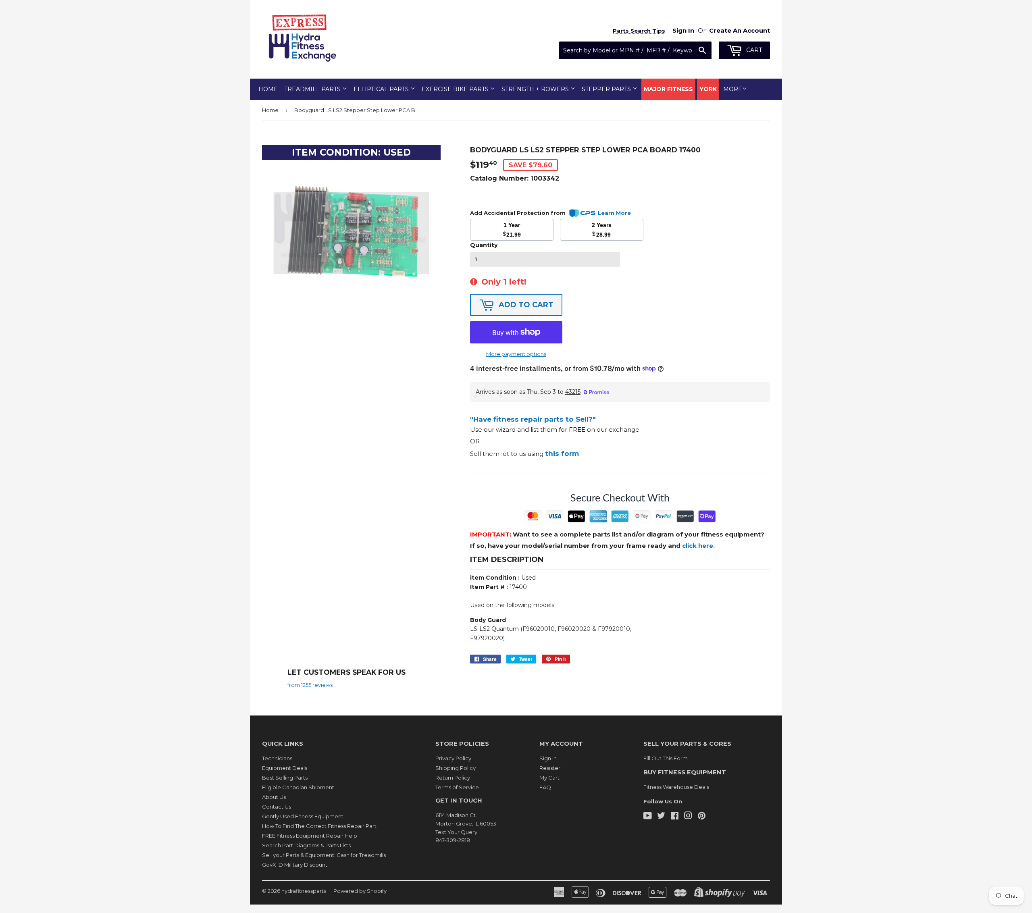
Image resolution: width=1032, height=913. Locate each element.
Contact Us (276, 806)
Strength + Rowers (535, 89)
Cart (753, 50)
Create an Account (739, 30)
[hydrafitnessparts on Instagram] (688, 816)
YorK (708, 89)
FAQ (545, 787)
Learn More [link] (614, 213)
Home (268, 89)
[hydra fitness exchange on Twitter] (661, 816)
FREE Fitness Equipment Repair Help (309, 835)
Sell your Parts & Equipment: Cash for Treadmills (324, 855)
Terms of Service (457, 787)
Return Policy (452, 777)
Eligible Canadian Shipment (298, 787)
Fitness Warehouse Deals (676, 787)
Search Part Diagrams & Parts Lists (306, 845)
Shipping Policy (455, 768)
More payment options (516, 354)
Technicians (277, 758)
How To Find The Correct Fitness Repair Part (319, 826)
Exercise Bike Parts (456, 89)
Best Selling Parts (285, 777)
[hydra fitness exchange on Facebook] (674, 816)
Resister (549, 768)
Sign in (683, 30)
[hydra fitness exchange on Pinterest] (701, 816)
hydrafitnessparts (303, 891)
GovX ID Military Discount (294, 864)
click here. (698, 545)
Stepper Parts (607, 89)
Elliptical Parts (382, 89)
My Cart (549, 777)
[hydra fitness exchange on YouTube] (647, 816)
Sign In (548, 758)
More (732, 89)
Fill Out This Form (665, 758)
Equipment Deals (284, 768)
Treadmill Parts (313, 89)
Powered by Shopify (360, 891)
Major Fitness (668, 89)
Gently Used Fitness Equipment (302, 816)
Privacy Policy (453, 758)
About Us (274, 797)
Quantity (483, 245)
